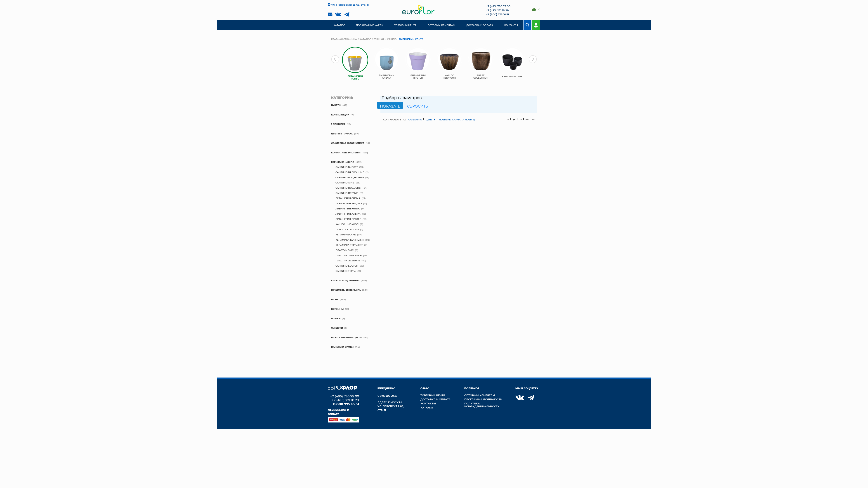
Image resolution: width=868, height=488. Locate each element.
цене (429, 119)
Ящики (335, 318)
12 (508, 119)
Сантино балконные (349, 172)
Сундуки (337, 327)
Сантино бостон (346, 265)
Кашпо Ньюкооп (347, 224)
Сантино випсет (346, 167)
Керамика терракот (349, 244)
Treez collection (347, 229)
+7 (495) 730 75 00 (498, 6)
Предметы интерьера (346, 289)
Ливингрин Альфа (348, 213)
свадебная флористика (347, 143)
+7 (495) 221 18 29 (497, 10)
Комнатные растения (346, 152)
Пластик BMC (344, 250)
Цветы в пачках (342, 133)
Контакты (428, 403)
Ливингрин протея (348, 219)
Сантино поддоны (348, 187)
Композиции (340, 114)
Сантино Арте (344, 182)
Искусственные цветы (346, 337)
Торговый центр (432, 395)
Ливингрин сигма (347, 198)
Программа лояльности (483, 399)
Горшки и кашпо (384, 39)
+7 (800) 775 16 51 (497, 14)
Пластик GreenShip (348, 255)
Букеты (336, 105)
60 (533, 119)
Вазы (334, 299)
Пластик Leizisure (347, 260)
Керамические (345, 234)
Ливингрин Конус (347, 208)
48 (527, 119)
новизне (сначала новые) (457, 119)
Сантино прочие (346, 193)
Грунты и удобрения (345, 280)
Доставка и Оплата (435, 399)
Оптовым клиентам (479, 395)
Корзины (337, 308)
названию (415, 119)
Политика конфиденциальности (482, 405)
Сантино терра (345, 270)
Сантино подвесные (349, 177)
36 (520, 119)
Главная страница (344, 39)
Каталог (365, 39)
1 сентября (338, 124)
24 (514, 119)
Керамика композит (349, 239)
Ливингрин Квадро (348, 203)
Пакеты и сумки (342, 346)
